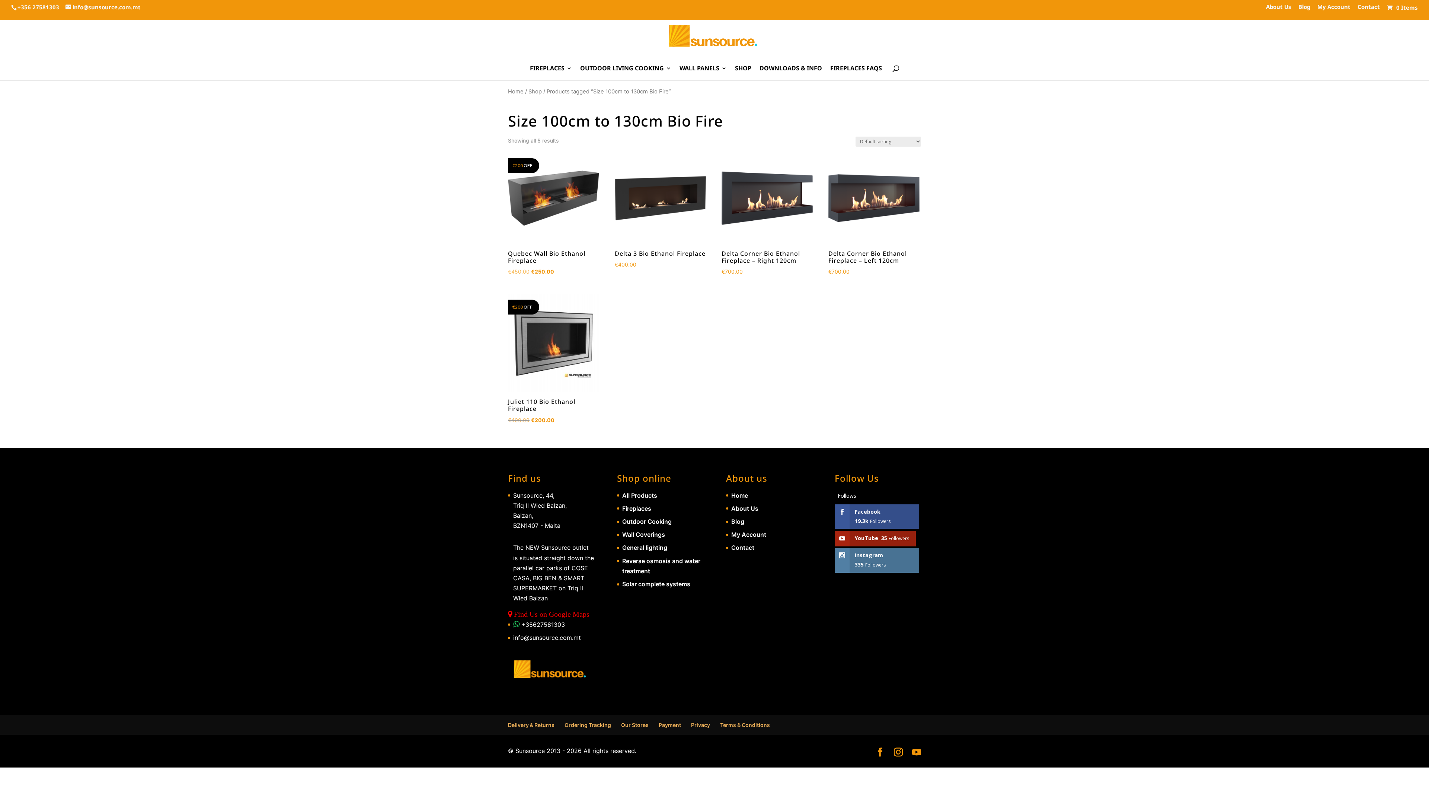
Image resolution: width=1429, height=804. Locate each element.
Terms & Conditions (745, 725)
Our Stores (635, 725)
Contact (1369, 7)
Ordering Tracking (588, 725)
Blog (1304, 7)
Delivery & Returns (531, 725)
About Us (1278, 7)
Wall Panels (699, 69)
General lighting (644, 547)
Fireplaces (547, 69)
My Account (1333, 7)
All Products (639, 495)
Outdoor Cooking (647, 521)
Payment (670, 725)
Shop (743, 69)
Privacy (700, 725)
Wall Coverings (643, 534)
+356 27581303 (38, 7)
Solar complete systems (656, 584)
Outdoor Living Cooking (622, 69)
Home (516, 91)
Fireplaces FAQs (856, 69)
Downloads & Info (791, 69)
